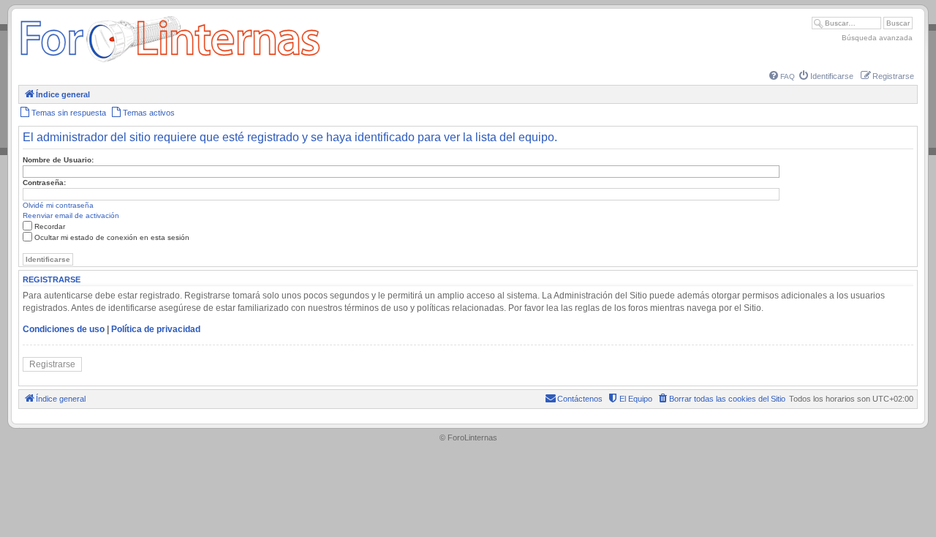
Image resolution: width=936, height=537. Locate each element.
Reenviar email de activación (71, 215)
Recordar (49, 226)
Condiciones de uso (64, 329)
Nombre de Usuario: (58, 160)
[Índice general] (170, 62)
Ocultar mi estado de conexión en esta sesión (111, 237)
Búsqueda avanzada (877, 38)
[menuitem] (782, 76)
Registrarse (52, 364)
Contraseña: (44, 183)
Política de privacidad (155, 329)
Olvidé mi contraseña (58, 205)
